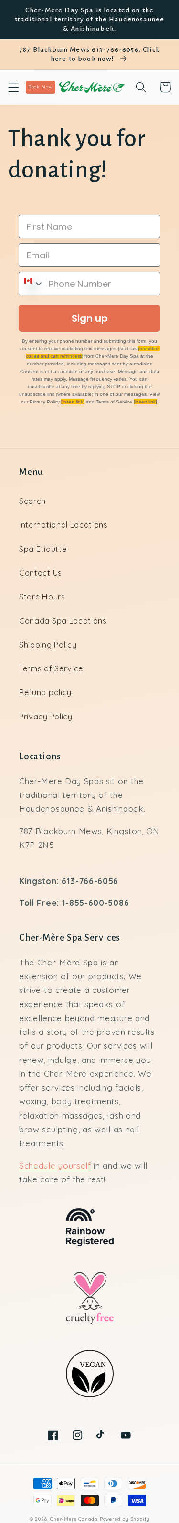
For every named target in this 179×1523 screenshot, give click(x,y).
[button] (13, 87)
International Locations (63, 525)
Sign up (90, 318)
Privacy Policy (46, 716)
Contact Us (40, 573)
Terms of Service (51, 668)
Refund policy (45, 692)
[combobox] (31, 283)
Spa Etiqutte (42, 549)
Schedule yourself (55, 1165)
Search (32, 501)
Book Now (40, 87)
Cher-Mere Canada (74, 1519)
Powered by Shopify (125, 1519)
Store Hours (42, 596)
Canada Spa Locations (63, 621)
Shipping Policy (47, 644)
